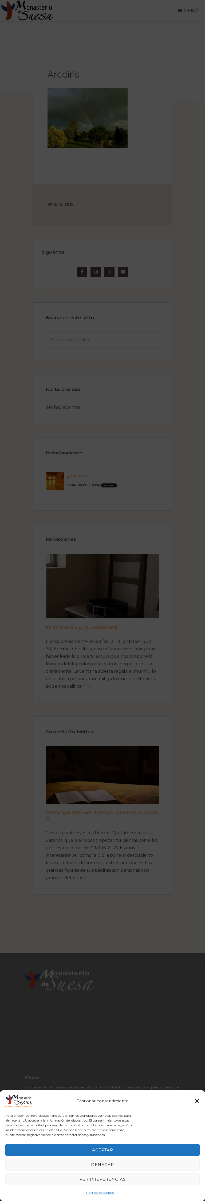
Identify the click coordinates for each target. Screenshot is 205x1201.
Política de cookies (100, 1193)
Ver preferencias (103, 1179)
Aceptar (102, 1149)
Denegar (102, 1164)
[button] (197, 1101)
